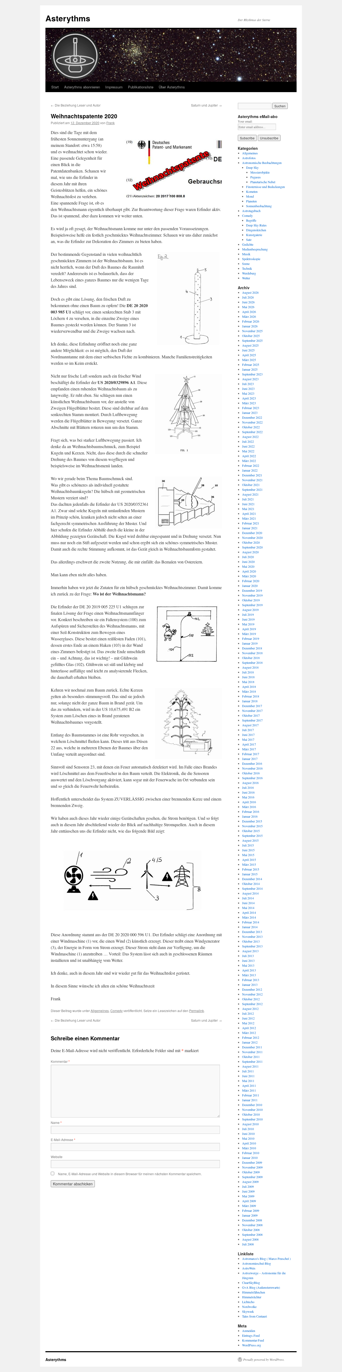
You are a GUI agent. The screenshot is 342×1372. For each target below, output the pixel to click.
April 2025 (249, 355)
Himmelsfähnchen (253, 1292)
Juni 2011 (248, 1076)
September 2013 (252, 946)
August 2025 (250, 345)
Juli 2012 (248, 1013)
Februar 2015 (250, 869)
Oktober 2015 (251, 831)
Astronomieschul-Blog (256, 1263)
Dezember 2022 (252, 417)
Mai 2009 (248, 1196)
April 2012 (249, 1028)
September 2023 (252, 374)
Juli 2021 (248, 499)
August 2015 (250, 840)
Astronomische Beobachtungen (262, 162)
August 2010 (250, 1124)
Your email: (245, 121)
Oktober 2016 (251, 773)
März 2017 (249, 749)
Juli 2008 (248, 1244)
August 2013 (250, 951)
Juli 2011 (248, 1071)
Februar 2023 (250, 408)
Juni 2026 (248, 302)
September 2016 (252, 778)
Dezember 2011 (252, 1047)
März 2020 (249, 576)
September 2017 (252, 720)
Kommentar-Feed (253, 1340)
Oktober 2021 (251, 485)
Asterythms (67, 18)
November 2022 (252, 422)
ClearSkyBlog (251, 1282)
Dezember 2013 (252, 932)
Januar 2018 (250, 701)
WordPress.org (251, 1345)
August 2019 (250, 609)
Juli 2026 (248, 297)
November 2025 (252, 331)
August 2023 (250, 379)
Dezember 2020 (252, 533)
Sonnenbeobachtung (259, 206)
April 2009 (249, 1201)
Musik (246, 254)
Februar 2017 (250, 754)
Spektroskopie (251, 259)
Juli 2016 (248, 787)
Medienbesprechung (255, 249)
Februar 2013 (250, 980)
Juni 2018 (248, 677)
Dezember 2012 (252, 989)
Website (57, 1156)
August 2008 (250, 1239)
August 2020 (250, 552)
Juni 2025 (248, 350)
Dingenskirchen (256, 230)
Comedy (116, 1010)
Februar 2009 (250, 1210)
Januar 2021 (250, 528)
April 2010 (249, 1143)
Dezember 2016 (252, 763)
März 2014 (249, 917)
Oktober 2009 (251, 1172)
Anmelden (248, 1330)
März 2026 (249, 316)
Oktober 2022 (251, 427)
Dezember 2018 (252, 648)
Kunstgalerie (254, 235)
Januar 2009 (250, 1215)
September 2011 (252, 1061)
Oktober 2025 (251, 336)
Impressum (114, 86)
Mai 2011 (248, 1081)
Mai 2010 (248, 1138)
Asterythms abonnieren (82, 86)
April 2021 (249, 513)
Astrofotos (249, 158)
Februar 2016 (250, 811)
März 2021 (249, 518)
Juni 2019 (248, 619)
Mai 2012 (248, 1023)
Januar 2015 (250, 874)
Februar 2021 (250, 523)
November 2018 (252, 653)
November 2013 (252, 936)
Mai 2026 (248, 307)
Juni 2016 (248, 792)
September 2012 (252, 1004)
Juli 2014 (248, 898)
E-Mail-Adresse (63, 1139)
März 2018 (249, 691)
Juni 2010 (248, 1133)
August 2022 (250, 436)
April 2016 (249, 802)
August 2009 (250, 1181)
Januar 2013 (250, 984)
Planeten (251, 201)
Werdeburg (249, 273)
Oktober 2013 (251, 941)
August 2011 (250, 1066)
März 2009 (249, 1206)
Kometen (252, 191)
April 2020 (249, 571)
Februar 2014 (250, 922)
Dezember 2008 (252, 1220)
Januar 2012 (250, 1042)
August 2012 (250, 1008)
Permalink (196, 1010)
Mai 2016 (248, 797)
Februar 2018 (250, 696)
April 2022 (249, 456)
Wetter (246, 278)
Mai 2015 (248, 855)
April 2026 (249, 311)
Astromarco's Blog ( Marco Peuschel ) (266, 1258)
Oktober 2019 (251, 600)
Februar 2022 (250, 465)
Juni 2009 (248, 1191)
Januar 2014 (250, 927)
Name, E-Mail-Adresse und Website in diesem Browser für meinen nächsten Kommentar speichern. (130, 1173)
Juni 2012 (248, 1018)
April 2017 (249, 744)
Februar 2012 (250, 1037)
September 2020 (252, 547)
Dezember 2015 (252, 821)
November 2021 (252, 480)
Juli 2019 (248, 614)
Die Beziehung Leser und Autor (75, 105)
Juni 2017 (248, 734)
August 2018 (250, 667)
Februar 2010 (250, 1153)
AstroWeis (248, 1268)
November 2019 (252, 595)
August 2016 (250, 783)
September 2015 (252, 835)
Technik (247, 268)
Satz (248, 239)
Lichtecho (248, 1302)
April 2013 (249, 970)
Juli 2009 (248, 1186)
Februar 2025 (250, 364)
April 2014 (249, 912)
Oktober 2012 (251, 999)
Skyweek (248, 1311)
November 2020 (252, 537)
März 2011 (249, 1090)
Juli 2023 (248, 384)
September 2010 (252, 1119)
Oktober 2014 (251, 883)
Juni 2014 (248, 903)
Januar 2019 (250, 643)
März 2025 (249, 360)
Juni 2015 (248, 850)
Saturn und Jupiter (206, 105)
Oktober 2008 (251, 1230)
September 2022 (252, 432)
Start (55, 86)
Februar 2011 (250, 1095)
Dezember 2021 (252, 475)
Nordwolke (249, 1306)
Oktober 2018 (251, 658)
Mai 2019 (248, 624)
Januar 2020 (250, 585)
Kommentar (60, 1061)
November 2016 (252, 768)
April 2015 (249, 859)
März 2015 (249, 864)
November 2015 (252, 826)
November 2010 (252, 1109)
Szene (246, 263)
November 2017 (252, 710)
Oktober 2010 (251, 1114)
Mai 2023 (248, 393)
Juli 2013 (248, 956)
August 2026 (250, 292)
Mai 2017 (248, 739)
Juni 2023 (248, 388)
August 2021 (250, 494)
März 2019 (249, 634)
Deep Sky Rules (256, 225)
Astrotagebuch (251, 211)
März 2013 (249, 975)
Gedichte (247, 244)
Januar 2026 (250, 326)
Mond (250, 196)
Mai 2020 (248, 566)
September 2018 (252, 662)
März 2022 (249, 460)
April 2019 (249, 629)
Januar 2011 (250, 1100)
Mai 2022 (248, 451)
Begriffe (251, 220)
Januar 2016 (250, 816)
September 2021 (252, 489)
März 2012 (249, 1032)
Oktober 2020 (251, 542)
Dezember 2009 (252, 1162)
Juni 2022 (248, 446)
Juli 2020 (248, 557)
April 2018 (249, 686)
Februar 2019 (250, 638)
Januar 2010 (250, 1157)
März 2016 (249, 807)
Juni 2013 (248, 960)
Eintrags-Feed (251, 1335)
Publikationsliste (140, 86)
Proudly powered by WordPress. (264, 1359)
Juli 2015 (248, 845)
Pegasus (255, 177)
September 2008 (252, 1234)
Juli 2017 (248, 730)
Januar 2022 (250, 470)
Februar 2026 (250, 321)
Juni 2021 (248, 504)
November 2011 (252, 1052)
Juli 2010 (248, 1129)
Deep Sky (252, 167)
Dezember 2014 (252, 879)
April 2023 (249, 398)
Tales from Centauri (254, 1316)
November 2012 (252, 994)
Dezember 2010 (252, 1105)
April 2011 (249, 1085)
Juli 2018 (248, 672)
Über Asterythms (172, 86)
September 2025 (252, 340)
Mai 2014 (248, 907)
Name (56, 1122)
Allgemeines (100, 1010)
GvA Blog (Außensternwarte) (261, 1287)
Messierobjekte (260, 172)
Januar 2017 (250, 758)
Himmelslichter (251, 1297)
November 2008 (252, 1225)
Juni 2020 (248, 561)
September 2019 (252, 605)
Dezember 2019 (252, 590)
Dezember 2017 (252, 706)
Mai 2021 (248, 509)
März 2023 (249, 403)
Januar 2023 (250, 412)
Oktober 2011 (251, 1057)
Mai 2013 (248, 965)
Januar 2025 (250, 369)
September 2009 (252, 1177)
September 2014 (252, 888)
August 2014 (250, 893)
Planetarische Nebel (262, 182)
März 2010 (249, 1148)
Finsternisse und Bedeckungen (265, 187)
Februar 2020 (250, 581)
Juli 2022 (248, 441)
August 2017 (250, 725)
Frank (110, 122)
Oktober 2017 (251, 715)
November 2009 (252, 1167)
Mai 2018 (248, 682)
